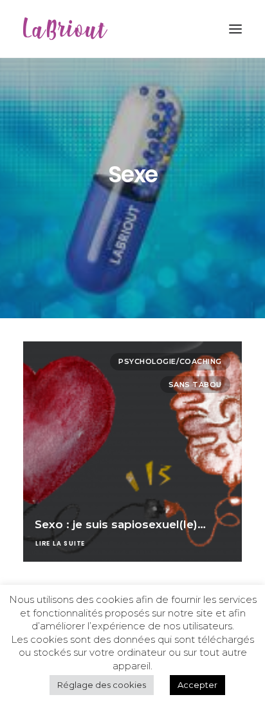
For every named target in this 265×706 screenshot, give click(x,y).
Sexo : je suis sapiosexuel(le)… (120, 524)
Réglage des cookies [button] (101, 685)
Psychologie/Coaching (170, 361)
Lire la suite (60, 543)
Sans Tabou (196, 384)
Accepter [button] (197, 685)
